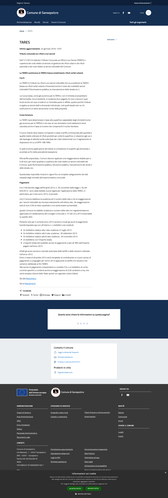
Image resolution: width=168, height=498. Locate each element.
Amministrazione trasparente (95, 449)
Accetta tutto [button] (75, 489)
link (106, 484)
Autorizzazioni (90, 416)
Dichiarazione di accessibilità (95, 465)
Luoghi (121, 432)
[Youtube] (128, 12)
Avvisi (120, 420)
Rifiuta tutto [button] (93, 488)
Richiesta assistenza (58, 461)
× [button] (165, 473)
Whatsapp (46, 295)
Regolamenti (30, 283)
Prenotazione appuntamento (62, 449)
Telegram (57, 295)
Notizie (121, 412)
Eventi (120, 436)
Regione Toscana (23, 3)
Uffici (19, 420)
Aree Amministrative (25, 416)
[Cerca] (148, 12)
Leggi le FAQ (55, 457)
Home (22, 31)
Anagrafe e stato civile (59, 412)
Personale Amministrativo (27, 433)
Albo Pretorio (89, 453)
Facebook (25, 295)
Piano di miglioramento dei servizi (97, 470)
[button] (84, 494)
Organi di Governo (24, 412)
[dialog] (84, 484)
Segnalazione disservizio (60, 453)
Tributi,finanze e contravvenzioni (97, 412)
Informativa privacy (92, 457)
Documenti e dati (23, 437)
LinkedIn (67, 295)
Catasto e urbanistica (59, 416)
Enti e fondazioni (23, 425)
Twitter (36, 295)
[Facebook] (122, 12)
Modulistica (31, 278)
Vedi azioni (111, 39)
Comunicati (122, 416)
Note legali (88, 461)
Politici (19, 429)
